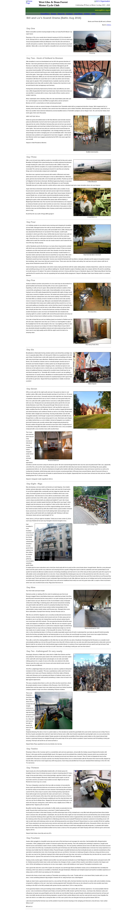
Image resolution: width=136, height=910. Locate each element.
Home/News (45, 14)
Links (93, 14)
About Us (61, 14)
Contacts (69, 14)
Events (53, 14)
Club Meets (78, 14)
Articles (87, 14)
